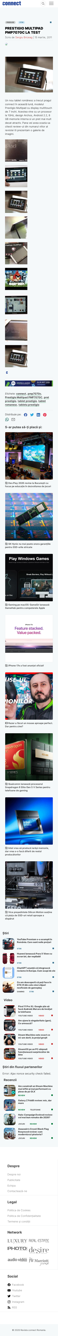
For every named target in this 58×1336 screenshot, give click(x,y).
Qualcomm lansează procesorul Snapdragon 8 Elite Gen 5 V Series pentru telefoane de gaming (27, 787)
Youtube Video (25, 1016)
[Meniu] (51, 4)
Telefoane (35, 1110)
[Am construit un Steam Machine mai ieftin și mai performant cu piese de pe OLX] (10, 1091)
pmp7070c (34, 393)
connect (21, 393)
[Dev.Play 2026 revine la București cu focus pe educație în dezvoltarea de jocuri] (29, 456)
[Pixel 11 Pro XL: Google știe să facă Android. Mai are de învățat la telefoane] (10, 1011)
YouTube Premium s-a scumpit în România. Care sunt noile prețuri (34, 940)
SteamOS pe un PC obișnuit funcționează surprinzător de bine (34, 1052)
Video (41, 1016)
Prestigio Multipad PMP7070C (23, 397)
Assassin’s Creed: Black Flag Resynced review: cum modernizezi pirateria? (33, 1132)
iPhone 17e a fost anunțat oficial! (26, 665)
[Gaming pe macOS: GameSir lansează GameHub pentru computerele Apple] (29, 577)
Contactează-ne (17, 1191)
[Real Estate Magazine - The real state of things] (39, 1241)
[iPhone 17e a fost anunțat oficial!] (29, 638)
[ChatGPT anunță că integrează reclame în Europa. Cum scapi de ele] (8, 973)
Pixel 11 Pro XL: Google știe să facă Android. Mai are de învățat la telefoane (35, 1009)
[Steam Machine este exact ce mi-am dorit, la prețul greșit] (10, 1039)
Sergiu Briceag (23, 37)
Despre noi (14, 1174)
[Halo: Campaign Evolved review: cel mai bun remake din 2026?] (10, 1119)
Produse (10, 22)
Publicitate (13, 1180)
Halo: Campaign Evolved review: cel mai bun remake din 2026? (35, 1116)
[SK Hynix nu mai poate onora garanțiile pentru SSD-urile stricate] (29, 517)
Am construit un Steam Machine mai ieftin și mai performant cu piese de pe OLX (35, 1089)
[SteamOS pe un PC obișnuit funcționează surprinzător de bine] (10, 1054)
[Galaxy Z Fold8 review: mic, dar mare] (10, 1105)
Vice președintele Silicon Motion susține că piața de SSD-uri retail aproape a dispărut (28, 915)
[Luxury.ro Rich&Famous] (17, 1242)
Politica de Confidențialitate (24, 1215)
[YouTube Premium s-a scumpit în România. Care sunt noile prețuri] (8, 944)
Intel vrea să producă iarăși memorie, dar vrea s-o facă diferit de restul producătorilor (27, 851)
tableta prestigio (29, 404)
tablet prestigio (27, 401)
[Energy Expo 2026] (29, 385)
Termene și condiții (18, 1221)
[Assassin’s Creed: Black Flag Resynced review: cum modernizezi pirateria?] (10, 1133)
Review (21, 1095)
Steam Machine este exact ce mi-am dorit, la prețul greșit (34, 1036)
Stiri (21, 22)
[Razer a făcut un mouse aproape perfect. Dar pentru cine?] (29, 696)
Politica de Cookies (18, 1210)
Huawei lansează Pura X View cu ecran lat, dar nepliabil (34, 955)
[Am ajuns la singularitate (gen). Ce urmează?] (10, 1025)
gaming (20, 992)
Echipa (11, 1185)
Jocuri (21, 1124)
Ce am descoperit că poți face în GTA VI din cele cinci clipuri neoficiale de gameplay (34, 985)
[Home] (12, 2)
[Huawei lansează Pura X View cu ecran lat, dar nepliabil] (8, 958)
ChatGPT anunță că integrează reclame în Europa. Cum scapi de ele (36, 969)
